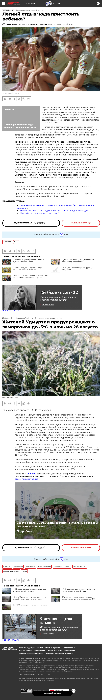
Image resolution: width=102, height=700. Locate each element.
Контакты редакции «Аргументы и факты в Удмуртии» (40, 648)
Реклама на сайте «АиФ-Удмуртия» (61, 651)
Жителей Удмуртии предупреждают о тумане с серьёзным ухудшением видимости (30, 598)
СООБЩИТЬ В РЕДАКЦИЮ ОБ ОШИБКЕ (59, 654)
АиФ (16, 398)
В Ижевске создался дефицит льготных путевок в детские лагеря (28, 261)
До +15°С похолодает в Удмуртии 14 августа (30, 605)
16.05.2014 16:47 (8, 10)
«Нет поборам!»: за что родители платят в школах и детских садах (54, 210)
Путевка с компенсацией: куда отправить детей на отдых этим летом (78, 261)
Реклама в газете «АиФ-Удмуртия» (32, 651)
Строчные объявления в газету (31, 654)
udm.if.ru (31, 474)
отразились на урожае (26, 479)
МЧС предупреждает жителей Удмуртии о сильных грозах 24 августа (29, 590)
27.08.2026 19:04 (8, 318)
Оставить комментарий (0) (81, 223)
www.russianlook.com (10, 93)
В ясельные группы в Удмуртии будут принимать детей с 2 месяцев (27, 269)
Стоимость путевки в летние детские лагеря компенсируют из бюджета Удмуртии (30, 277)
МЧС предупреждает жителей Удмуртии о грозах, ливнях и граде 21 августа (78, 590)
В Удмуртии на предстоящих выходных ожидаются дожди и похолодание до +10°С (78, 598)
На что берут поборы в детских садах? (40, 213)
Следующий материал (52, 693)
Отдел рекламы (70, 648)
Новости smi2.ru (10, 310)
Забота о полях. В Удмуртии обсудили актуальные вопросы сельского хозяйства (57, 524)
